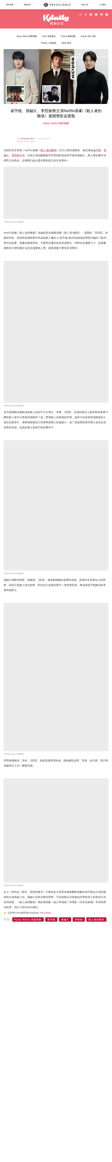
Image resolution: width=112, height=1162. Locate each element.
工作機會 (102, 4)
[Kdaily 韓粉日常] (56, 19)
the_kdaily (45, 912)
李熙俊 (15, 155)
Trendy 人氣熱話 (48, 43)
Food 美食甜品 (49, 36)
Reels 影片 (66, 43)
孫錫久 (65, 919)
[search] (80, 14)
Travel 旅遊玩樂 (68, 36)
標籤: (7, 919)
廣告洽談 (84, 4)
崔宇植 (97, 150)
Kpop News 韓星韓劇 (27, 36)
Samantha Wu (27, 138)
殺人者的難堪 (48, 150)
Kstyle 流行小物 (88, 36)
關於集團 (9, 4)
